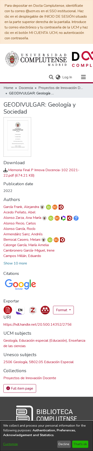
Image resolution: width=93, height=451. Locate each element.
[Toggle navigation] (83, 77)
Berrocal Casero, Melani (21, 239)
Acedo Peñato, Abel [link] (19, 212)
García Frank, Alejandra (21, 206)
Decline (63, 444)
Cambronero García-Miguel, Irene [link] (29, 250)
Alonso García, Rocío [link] (19, 228)
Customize (10, 444)
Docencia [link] (26, 87)
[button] (51, 77)
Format (62, 310)
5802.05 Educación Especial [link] (51, 362)
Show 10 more (15, 263)
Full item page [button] (21, 388)
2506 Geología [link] (15, 362)
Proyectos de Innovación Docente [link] (61, 87)
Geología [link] (10, 340)
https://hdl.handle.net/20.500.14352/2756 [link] (37, 324)
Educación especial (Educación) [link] (43, 340)
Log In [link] (67, 77)
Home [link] (8, 87)
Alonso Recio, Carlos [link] (19, 223)
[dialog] (46, 436)
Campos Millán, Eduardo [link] (22, 255)
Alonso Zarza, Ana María (22, 217)
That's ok (80, 444)
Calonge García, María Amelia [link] (26, 245)
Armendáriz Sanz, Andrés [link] (23, 234)
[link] (29, 378)
